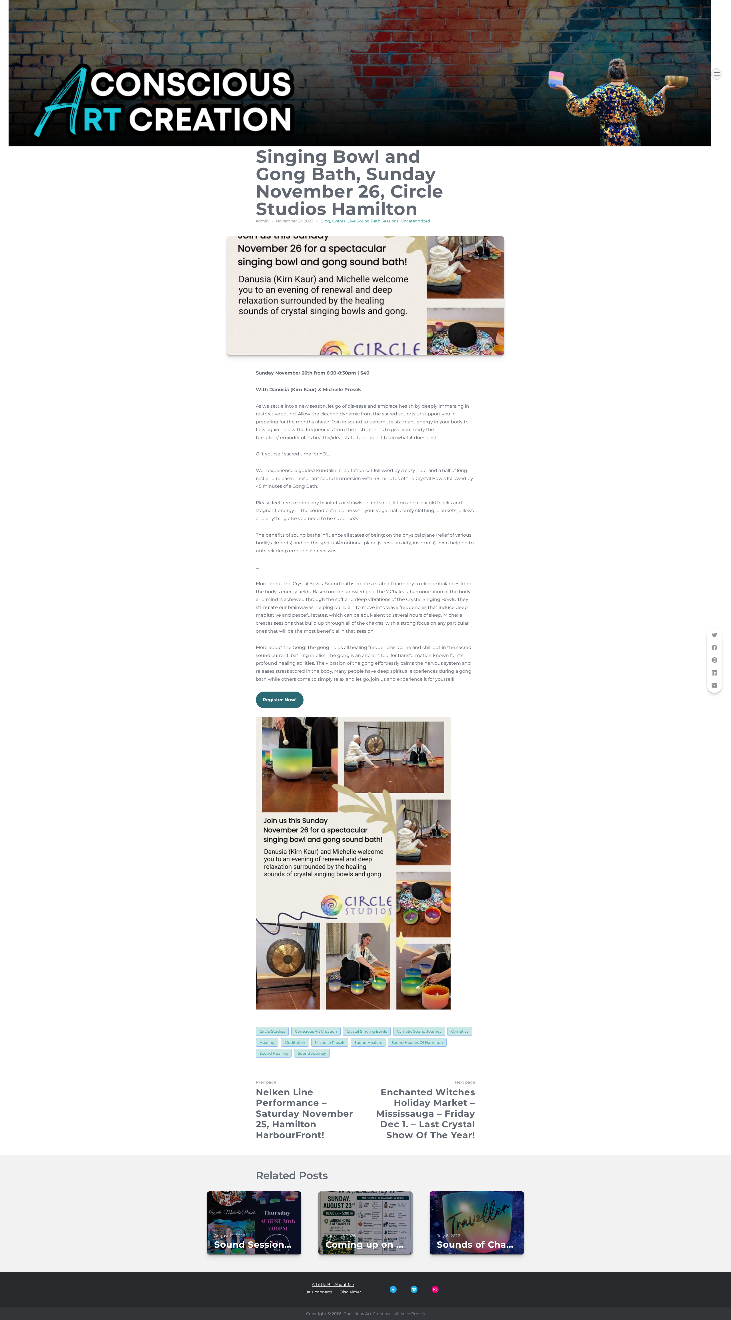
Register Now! (280, 699)
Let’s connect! (318, 1292)
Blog (325, 221)
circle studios (272, 1031)
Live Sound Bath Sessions (373, 221)
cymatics (459, 1031)
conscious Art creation (316, 1031)
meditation (295, 1042)
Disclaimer (350, 1292)
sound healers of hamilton (417, 1042)
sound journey (312, 1053)
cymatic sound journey (419, 1031)
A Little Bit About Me (333, 1284)
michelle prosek (329, 1042)
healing (267, 1042)
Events (339, 221)
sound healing (274, 1053)
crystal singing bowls (367, 1031)
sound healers (368, 1042)
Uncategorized (415, 221)
